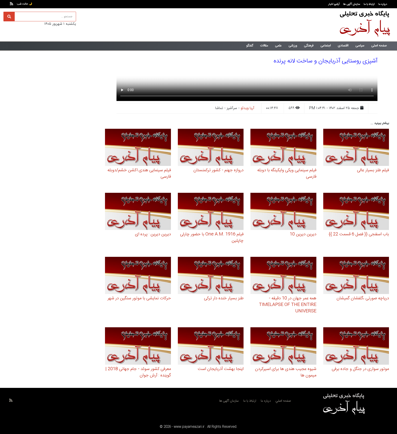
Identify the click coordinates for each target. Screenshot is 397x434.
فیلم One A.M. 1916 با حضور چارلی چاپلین (212, 237)
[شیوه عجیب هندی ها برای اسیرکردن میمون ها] (283, 347)
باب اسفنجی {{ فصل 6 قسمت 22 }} (359, 234)
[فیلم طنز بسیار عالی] (356, 148)
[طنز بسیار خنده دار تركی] (211, 276)
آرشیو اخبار (334, 4)
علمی (278, 45)
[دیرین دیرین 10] (283, 212)
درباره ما (382, 4)
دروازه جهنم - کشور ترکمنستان (218, 170)
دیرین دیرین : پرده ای (153, 234)
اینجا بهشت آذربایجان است (221, 369)
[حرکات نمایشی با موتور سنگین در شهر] (138, 276)
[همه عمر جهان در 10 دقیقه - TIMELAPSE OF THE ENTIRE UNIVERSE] (283, 276)
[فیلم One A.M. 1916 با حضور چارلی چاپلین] (211, 212)
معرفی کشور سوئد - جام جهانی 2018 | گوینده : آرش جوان (138, 372)
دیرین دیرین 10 (303, 234)
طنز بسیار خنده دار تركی (224, 298)
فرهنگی (309, 45)
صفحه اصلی (379, 45)
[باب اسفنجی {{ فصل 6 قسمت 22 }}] (356, 212)
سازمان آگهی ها (351, 4)
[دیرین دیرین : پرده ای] (138, 212)
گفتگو (249, 45)
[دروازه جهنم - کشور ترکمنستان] (211, 148)
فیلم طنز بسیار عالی (373, 170)
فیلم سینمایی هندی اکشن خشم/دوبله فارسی (139, 173)
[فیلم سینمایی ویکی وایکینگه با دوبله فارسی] (283, 148)
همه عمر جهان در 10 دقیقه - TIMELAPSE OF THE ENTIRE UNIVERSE (287, 305)
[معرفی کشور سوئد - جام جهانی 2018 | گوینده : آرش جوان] (138, 347)
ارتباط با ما (369, 4)
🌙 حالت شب (24, 4)
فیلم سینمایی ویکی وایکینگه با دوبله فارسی (286, 173)
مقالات (264, 45)
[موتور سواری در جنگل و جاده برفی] (356, 347)
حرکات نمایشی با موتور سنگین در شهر (139, 298)
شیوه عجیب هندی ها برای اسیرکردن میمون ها (285, 372)
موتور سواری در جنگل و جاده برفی (360, 369)
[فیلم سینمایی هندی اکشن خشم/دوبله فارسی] (138, 148)
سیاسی (359, 45)
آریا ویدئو (247, 108)
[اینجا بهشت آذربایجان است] (211, 347)
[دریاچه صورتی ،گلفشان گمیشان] (356, 276)
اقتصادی (343, 45)
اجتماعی (325, 45)
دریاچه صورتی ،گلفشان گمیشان (363, 298)
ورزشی (293, 45)
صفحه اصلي (283, 401)
